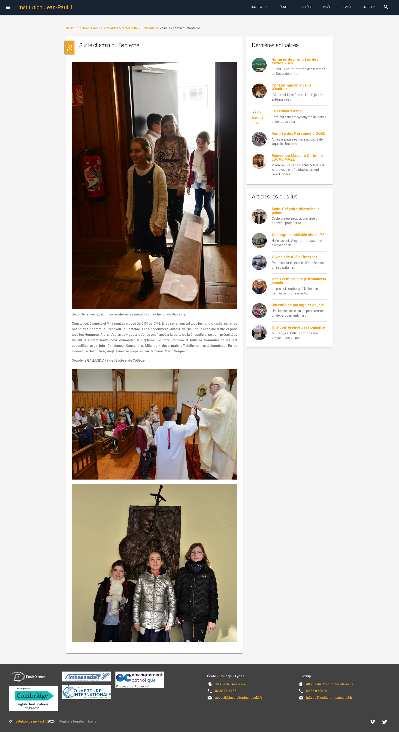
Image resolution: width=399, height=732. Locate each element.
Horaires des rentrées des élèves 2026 (295, 61)
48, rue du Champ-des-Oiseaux (329, 684)
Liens (92, 721)
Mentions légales (71, 721)
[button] (8, 7)
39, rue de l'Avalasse (230, 684)
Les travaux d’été (287, 111)
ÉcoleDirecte (35, 677)
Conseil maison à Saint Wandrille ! (291, 87)
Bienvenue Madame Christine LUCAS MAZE (297, 157)
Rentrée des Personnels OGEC (298, 133)
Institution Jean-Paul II (30, 721)
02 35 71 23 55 (225, 691)
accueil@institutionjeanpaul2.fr (238, 697)
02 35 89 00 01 (316, 691)
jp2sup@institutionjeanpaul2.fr (329, 697)
